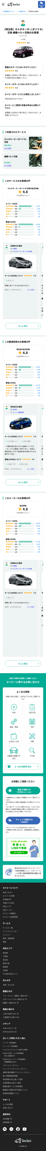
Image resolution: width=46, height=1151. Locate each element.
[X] (11, 1130)
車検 (4, 942)
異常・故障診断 (8, 938)
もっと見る (7, 148)
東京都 (5, 953)
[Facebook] (18, 1130)
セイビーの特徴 (8, 896)
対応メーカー (8, 910)
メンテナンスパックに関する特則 (15, 1049)
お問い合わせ (8, 1108)
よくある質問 (8, 1104)
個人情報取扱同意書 (10, 1076)
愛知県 (5, 967)
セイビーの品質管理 (10, 917)
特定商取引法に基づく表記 (13, 1079)
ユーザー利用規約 (9, 1042)
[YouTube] (24, 1130)
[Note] (5, 1130)
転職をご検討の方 (9, 1003)
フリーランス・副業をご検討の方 (15, 996)
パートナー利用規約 (10, 1046)
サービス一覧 (8, 928)
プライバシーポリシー (11, 1065)
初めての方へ (8, 892)
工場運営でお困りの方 (11, 1017)
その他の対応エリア (10, 974)
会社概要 (6, 1119)
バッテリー (7, 935)
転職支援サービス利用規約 (13, 1086)
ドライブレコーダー (10, 931)
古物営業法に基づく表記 (12, 1083)
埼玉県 (15, 410)
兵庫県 (15, 249)
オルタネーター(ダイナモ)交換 (22, 251)
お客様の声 (7, 899)
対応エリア (7, 906)
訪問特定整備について (11, 1093)
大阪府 (5, 970)
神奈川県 (6, 963)
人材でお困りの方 (9, 1013)
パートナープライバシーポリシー (15, 1069)
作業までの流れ (8, 903)
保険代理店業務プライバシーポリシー (17, 1072)
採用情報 (6, 1122)
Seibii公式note (8, 1031)
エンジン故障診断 (18, 412)
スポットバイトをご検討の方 (13, 999)
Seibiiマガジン (8, 1028)
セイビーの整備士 (9, 913)
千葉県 (5, 956)
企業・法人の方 (8, 985)
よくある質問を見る (23, 766)
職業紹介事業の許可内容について (15, 1090)
